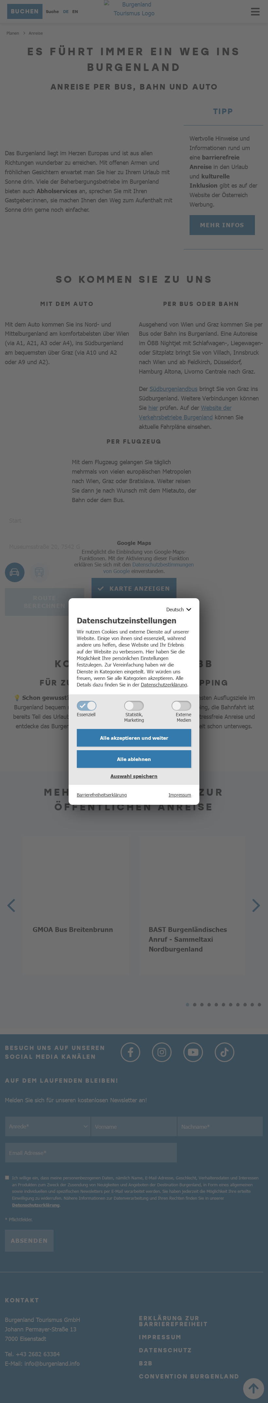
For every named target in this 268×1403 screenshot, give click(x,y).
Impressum (180, 795)
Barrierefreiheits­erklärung (102, 795)
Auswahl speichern (134, 776)
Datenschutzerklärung (164, 684)
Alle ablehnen (134, 759)
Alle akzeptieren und (134, 738)
